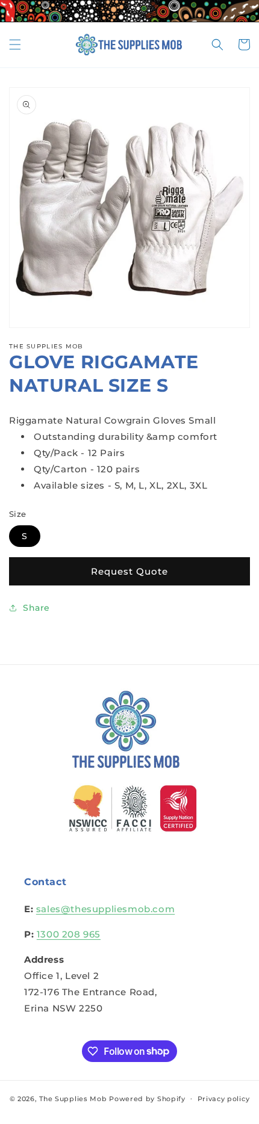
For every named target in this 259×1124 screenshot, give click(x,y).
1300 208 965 (69, 934)
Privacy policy (224, 1099)
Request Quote (129, 571)
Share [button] (36, 607)
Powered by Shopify (147, 1098)
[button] (15, 44)
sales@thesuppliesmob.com (105, 909)
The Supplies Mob (73, 1098)
